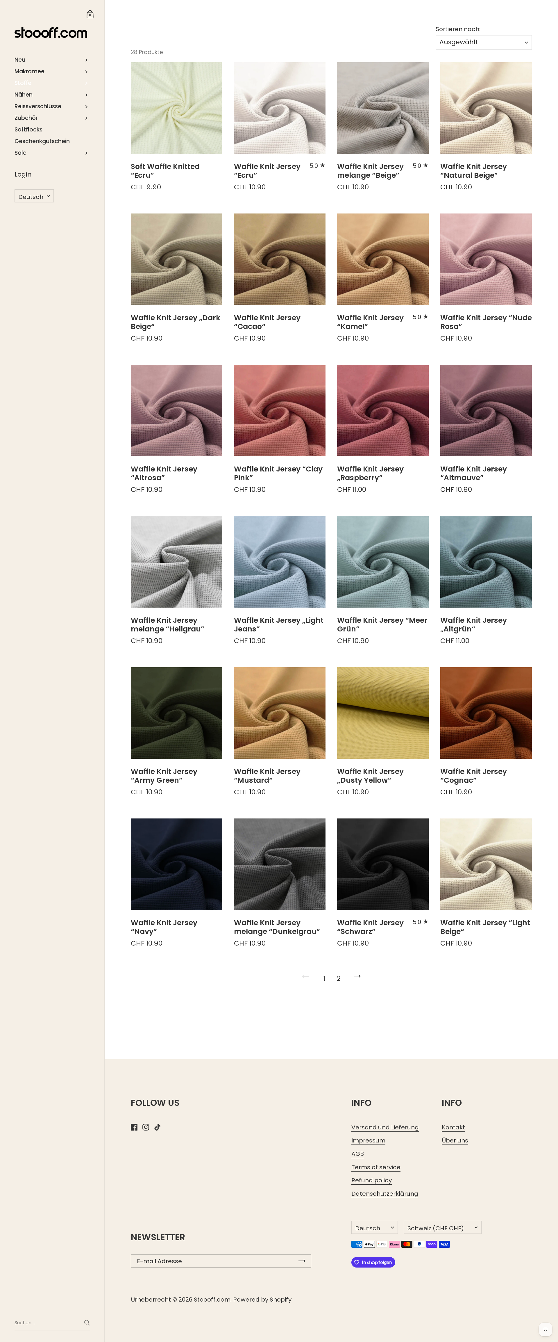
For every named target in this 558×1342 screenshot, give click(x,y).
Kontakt (453, 1127)
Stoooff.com (212, 1299)
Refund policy (371, 1180)
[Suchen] (87, 1323)
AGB (357, 1154)
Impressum (368, 1140)
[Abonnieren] (301, 1261)
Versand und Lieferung (385, 1127)
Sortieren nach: (458, 29)
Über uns (455, 1140)
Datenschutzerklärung (384, 1194)
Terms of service (375, 1167)
